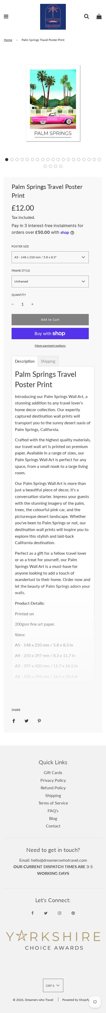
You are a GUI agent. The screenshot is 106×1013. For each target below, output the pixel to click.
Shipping (53, 795)
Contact (53, 825)
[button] (6, 159)
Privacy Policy (53, 780)
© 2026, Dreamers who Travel (33, 1000)
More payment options (50, 345)
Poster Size (20, 246)
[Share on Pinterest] (39, 720)
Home (8, 40)
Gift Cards (53, 772)
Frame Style (21, 270)
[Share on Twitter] (26, 720)
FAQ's (53, 810)
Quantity (19, 294)
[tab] (25, 361)
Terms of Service (53, 802)
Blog (53, 818)
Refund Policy (53, 787)
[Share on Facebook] (14, 720)
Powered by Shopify (76, 1000)
